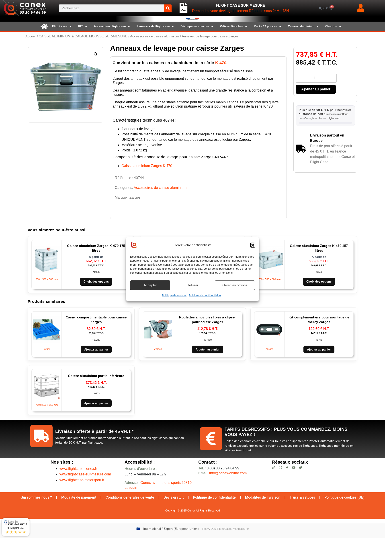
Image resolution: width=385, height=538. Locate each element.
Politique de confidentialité (205, 295)
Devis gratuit (174, 497)
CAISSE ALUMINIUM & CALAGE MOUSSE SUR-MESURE (83, 36)
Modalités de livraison (262, 497)
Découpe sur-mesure (194, 26)
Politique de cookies (174, 295)
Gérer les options (234, 285)
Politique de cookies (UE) (344, 497)
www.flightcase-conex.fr (78, 469)
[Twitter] (300, 467)
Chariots (331, 26)
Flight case (59, 26)
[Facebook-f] (287, 467)
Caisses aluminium (301, 26)
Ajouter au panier (315, 89)
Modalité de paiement (78, 497)
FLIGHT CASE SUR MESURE (240, 5)
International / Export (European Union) (171, 528)
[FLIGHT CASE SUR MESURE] (183, 8)
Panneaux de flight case (153, 26)
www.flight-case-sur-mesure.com (85, 474)
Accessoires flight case (110, 26)
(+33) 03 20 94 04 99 (218, 468)
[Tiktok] (273, 467)
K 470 (220, 63)
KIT (80, 26)
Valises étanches (231, 26)
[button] (252, 245)
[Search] (168, 8)
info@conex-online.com (228, 473)
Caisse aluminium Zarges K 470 (146, 166)
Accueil (30, 36)
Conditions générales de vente (130, 497)
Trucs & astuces (302, 497)
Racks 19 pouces (265, 26)
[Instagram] (280, 467)
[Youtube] (293, 467)
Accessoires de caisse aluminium (154, 36)
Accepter (150, 285)
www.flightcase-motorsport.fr (81, 480)
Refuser (192, 285)
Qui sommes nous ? (36, 497)
